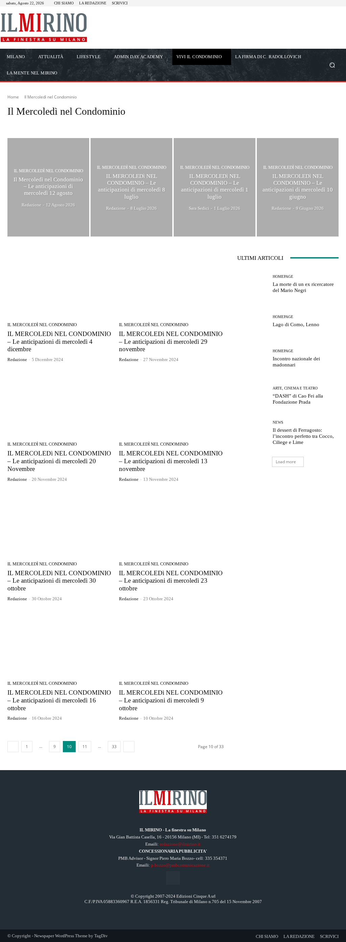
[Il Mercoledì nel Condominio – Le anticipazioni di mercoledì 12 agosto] (48, 187)
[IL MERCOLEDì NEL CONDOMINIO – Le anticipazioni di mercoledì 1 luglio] (214, 187)
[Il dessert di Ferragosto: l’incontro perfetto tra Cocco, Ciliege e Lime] (252, 433)
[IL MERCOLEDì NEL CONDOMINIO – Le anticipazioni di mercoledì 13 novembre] (171, 403)
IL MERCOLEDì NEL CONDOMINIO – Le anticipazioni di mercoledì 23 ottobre (171, 580)
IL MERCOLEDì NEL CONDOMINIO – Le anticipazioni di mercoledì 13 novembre (171, 461)
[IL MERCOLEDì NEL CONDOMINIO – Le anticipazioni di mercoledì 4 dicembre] (59, 284)
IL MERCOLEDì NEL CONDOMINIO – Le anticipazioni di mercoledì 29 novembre (171, 341)
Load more (286, 462)
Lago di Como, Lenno (296, 324)
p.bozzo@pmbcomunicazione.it (180, 865)
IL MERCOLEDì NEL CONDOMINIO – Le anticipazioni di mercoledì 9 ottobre (171, 700)
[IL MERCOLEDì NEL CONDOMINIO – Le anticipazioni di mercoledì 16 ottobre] (59, 642)
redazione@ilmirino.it (180, 844)
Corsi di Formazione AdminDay (82, 124)
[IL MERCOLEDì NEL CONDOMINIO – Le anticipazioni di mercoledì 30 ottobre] (59, 523)
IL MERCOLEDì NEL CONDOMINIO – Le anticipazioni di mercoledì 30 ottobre (59, 580)
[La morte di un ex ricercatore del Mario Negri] (252, 284)
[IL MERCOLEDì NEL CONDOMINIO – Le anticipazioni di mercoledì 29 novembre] (171, 284)
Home (13, 97)
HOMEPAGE (254, 124)
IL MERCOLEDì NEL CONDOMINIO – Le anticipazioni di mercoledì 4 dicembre (59, 341)
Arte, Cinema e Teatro (29, 124)
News (278, 422)
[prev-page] (13, 746)
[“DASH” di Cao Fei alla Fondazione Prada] (252, 396)
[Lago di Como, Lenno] (252, 321)
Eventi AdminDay (188, 124)
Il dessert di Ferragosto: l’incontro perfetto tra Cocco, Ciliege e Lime (303, 436)
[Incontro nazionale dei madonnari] (252, 358)
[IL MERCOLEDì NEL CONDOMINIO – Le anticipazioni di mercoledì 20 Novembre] (59, 403)
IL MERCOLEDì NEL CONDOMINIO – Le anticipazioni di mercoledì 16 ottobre (59, 700)
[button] (332, 65)
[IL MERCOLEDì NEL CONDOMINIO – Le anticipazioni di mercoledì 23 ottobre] (171, 523)
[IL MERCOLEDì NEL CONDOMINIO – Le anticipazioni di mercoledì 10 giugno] (298, 187)
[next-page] (128, 746)
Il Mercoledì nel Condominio (48, 170)
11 (84, 746)
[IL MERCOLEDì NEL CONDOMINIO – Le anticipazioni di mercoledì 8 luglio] (131, 187)
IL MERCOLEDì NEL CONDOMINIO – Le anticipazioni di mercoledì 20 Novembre (59, 461)
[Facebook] (172, 877)
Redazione (17, 359)
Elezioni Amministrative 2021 (141, 124)
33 (114, 746)
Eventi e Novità (223, 124)
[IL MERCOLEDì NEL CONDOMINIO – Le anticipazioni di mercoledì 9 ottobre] (171, 642)
